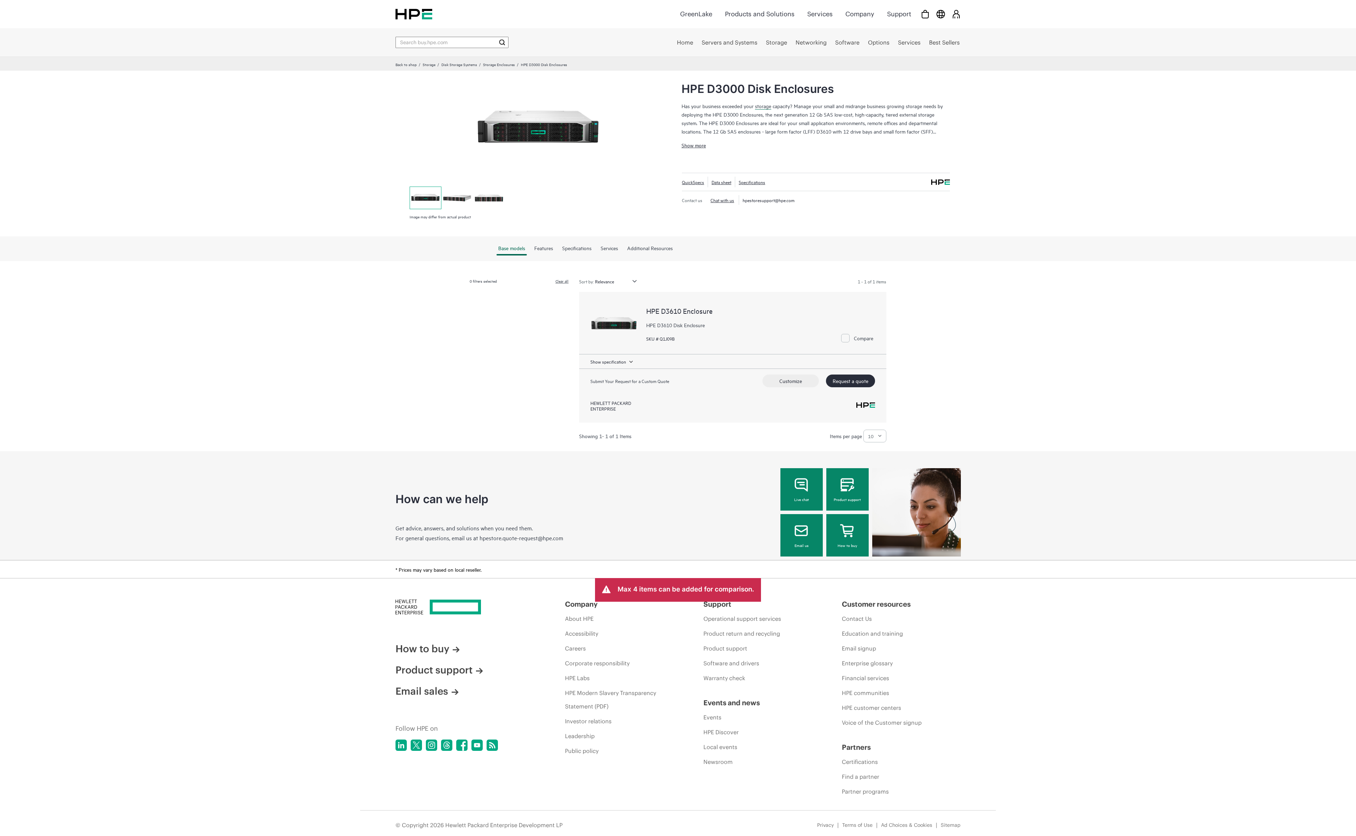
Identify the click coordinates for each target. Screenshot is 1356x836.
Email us (802, 545)
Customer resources (876, 604)
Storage (429, 64)
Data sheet (721, 182)
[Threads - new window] (446, 745)
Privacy (825, 825)
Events (712, 717)
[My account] (956, 14)
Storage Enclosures (499, 64)
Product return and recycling (741, 633)
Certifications (860, 761)
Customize (790, 380)
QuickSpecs (693, 182)
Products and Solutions (760, 14)
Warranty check (724, 678)
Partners (856, 747)
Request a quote (850, 380)
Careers (575, 648)
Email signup (859, 648)
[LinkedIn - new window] (401, 745)
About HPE (579, 618)
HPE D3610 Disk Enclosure (675, 325)
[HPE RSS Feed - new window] (492, 745)
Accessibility (581, 633)
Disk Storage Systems (459, 64)
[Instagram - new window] (431, 745)
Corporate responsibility (597, 663)
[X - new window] (416, 745)
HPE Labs (577, 678)
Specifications (752, 182)
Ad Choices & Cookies (906, 825)
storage (763, 105)
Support (899, 14)
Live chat (801, 499)
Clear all (562, 281)
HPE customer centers (871, 707)
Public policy (582, 750)
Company (859, 14)
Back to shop (406, 64)
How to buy (847, 545)
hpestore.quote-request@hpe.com (521, 538)
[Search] (502, 42)
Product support (847, 499)
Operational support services (742, 618)
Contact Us (857, 618)
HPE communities (865, 692)
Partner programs (865, 791)
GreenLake (696, 14)
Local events (720, 746)
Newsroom (718, 761)
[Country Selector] (940, 14)
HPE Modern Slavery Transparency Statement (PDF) (610, 699)
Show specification (608, 361)
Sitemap (951, 825)
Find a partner (860, 776)
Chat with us (722, 200)
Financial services (865, 678)
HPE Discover (721, 732)
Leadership (580, 736)
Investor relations (588, 721)
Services (820, 14)
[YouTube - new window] (477, 745)
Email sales (422, 691)
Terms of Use (857, 825)
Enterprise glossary (867, 663)
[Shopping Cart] (925, 14)
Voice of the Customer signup (882, 722)
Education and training (872, 633)
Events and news (731, 702)
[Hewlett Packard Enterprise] (414, 14)
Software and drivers (731, 663)
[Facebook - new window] (462, 745)
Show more (694, 145)
